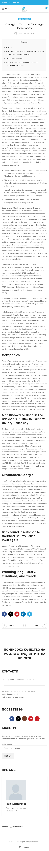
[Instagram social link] (24, 718)
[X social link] (10, 614)
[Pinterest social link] (16, 614)
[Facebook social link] (4, 614)
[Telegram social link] (29, 614)
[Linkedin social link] (23, 614)
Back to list (24, 625)
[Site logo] (24, 8)
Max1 (21, 827)
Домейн (13, 827)
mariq (20, 33)
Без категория (24, 19)
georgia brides (21, 136)
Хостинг (5, 827)
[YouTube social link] (30, 718)
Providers (9, 47)
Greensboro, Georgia (14, 58)
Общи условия (25, 847)
